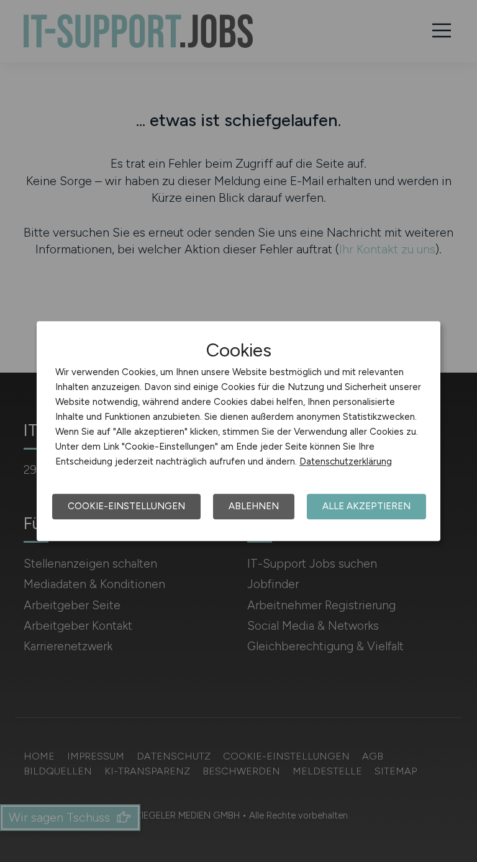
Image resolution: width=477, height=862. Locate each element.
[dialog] (238, 431)
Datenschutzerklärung (345, 461)
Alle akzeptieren (366, 506)
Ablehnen (254, 506)
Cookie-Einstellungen (126, 506)
